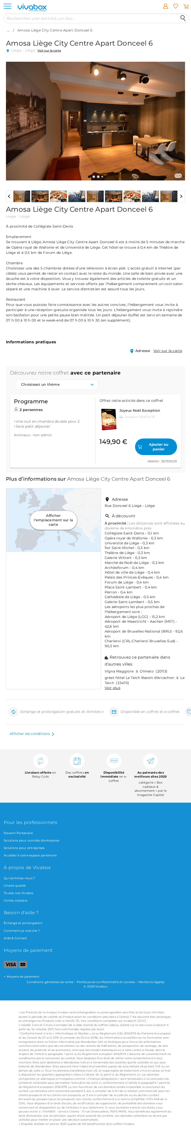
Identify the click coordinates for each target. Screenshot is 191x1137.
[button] (12, 117)
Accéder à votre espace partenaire (30, 855)
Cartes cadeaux (16, 900)
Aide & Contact (15, 938)
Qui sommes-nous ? (19, 878)
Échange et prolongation (23, 923)
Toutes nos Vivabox (19, 893)
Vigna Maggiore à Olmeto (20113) (136, 671)
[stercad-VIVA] (23, 967)
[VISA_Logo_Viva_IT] (10, 967)
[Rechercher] (183, 18)
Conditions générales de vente (50, 982)
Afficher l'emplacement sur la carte (53, 520)
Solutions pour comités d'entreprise (31, 840)
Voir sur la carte (49, 50)
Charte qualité (15, 885)
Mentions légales (151, 982)
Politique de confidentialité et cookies (106, 982)
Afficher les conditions (30, 733)
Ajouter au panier (158, 446)
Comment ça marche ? (22, 931)
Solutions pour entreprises (24, 848)
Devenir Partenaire (18, 833)
